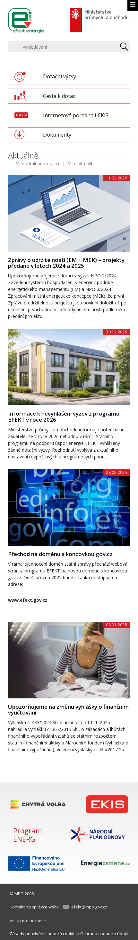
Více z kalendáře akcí (37, 163)
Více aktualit (80, 163)
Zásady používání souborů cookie (43, 933)
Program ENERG (27, 835)
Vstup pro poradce (28, 921)
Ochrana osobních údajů (104, 933)
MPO (19, 894)
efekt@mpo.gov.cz (89, 907)
